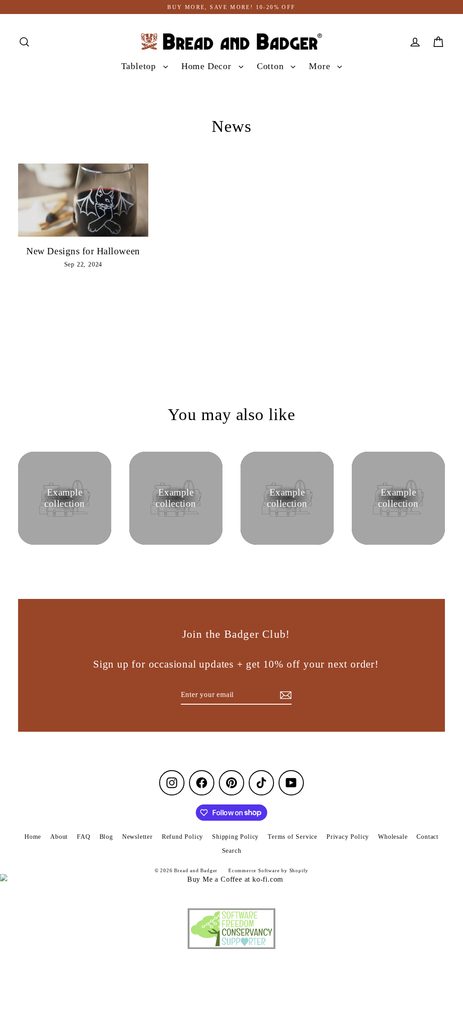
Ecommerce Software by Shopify (268, 870)
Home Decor (207, 66)
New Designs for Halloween (83, 251)
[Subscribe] (284, 695)
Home (32, 836)
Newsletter (137, 836)
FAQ (83, 836)
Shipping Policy (235, 836)
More (321, 66)
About (59, 836)
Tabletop (140, 66)
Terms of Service (292, 836)
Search (231, 850)
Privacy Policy (347, 836)
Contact (427, 836)
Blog (106, 836)
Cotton (272, 66)
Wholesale (392, 836)
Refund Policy (182, 836)
